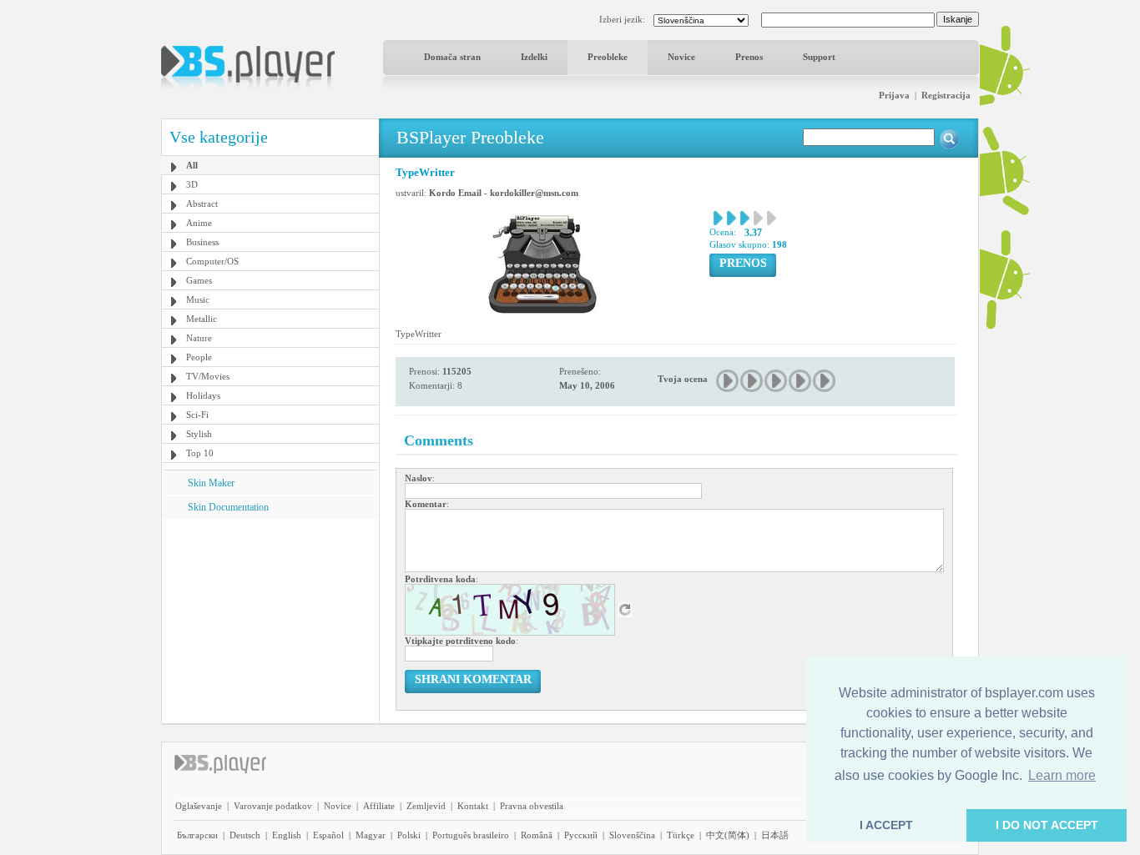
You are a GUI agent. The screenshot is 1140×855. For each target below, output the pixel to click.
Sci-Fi (197, 415)
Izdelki (534, 57)
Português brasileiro (470, 835)
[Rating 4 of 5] (801, 381)
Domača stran (452, 57)
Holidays (203, 395)
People (199, 357)
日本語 (775, 835)
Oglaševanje (198, 806)
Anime (199, 223)
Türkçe (680, 835)
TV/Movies (208, 376)
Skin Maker (211, 483)
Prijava (894, 95)
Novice (681, 57)
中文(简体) (727, 835)
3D (192, 184)
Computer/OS (212, 261)
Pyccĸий (581, 835)
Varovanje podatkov (273, 806)
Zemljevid (426, 806)
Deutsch (245, 835)
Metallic (201, 319)
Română (536, 835)
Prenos (749, 57)
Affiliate (379, 806)
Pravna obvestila (531, 806)
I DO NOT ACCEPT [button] (1047, 825)
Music (197, 299)
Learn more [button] (1062, 775)
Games (199, 280)
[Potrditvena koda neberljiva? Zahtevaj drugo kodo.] (625, 609)
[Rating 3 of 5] (776, 381)
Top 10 (200, 453)
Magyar (371, 835)
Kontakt (472, 806)
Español (328, 835)
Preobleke (608, 57)
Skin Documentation (228, 507)
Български (197, 835)
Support (819, 57)
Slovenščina (632, 835)
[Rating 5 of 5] (825, 381)
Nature (199, 338)
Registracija (946, 95)
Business (202, 242)
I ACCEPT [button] (886, 825)
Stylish (199, 434)
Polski (409, 835)
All (192, 165)
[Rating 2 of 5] (752, 381)
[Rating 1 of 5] (728, 381)
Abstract (202, 204)
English (286, 835)
